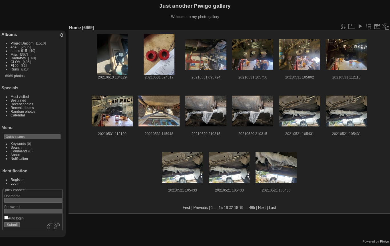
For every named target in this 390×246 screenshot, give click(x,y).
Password (12, 207)
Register (17, 180)
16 (226, 207)
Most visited (20, 96)
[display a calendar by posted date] (377, 26)
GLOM (16, 62)
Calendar (18, 115)
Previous (200, 207)
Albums (9, 34)
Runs (15, 69)
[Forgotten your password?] (56, 226)
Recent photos (22, 104)
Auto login (16, 218)
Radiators (18, 58)
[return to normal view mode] (368, 26)
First (186, 207)
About (15, 155)
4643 (15, 47)
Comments (19, 151)
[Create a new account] (49, 226)
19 (241, 207)
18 (236, 207)
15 (221, 207)
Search (16, 147)
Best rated (18, 100)
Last (272, 207)
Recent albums (22, 108)
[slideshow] (360, 26)
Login (15, 183)
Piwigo (384, 241)
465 (252, 207)
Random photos (23, 111)
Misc (14, 54)
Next (262, 207)
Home (75, 27)
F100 (15, 65)
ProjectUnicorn (22, 43)
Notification (19, 158)
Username (12, 196)
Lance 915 (19, 51)
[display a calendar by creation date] (385, 26)
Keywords (18, 144)
